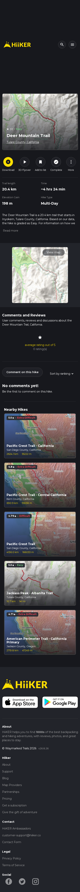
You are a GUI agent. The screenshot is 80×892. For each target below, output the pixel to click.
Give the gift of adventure (19, 812)
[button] (10, 230)
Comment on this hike (22, 372)
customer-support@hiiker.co (21, 835)
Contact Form (11, 842)
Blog (5, 778)
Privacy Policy (11, 858)
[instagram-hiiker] (35, 881)
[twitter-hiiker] (22, 881)
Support (7, 771)
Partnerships (10, 792)
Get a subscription (14, 805)
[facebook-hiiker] (9, 881)
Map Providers (12, 785)
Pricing (7, 798)
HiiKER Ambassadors (16, 828)
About (6, 764)
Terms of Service (13, 865)
